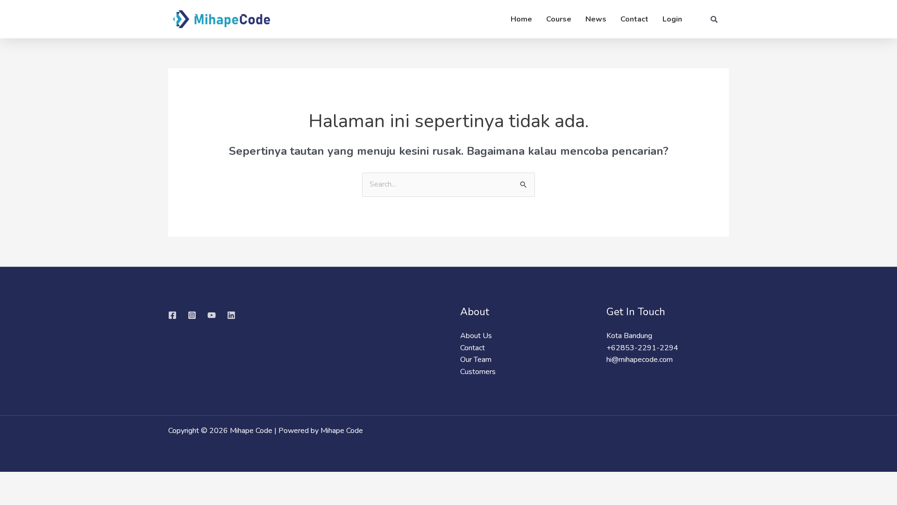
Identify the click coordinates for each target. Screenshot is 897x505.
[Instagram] (192, 315)
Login (672, 19)
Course (558, 19)
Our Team (475, 359)
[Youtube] (211, 315)
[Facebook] (172, 315)
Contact (634, 19)
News (595, 19)
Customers (478, 372)
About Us (476, 336)
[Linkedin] (231, 315)
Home (521, 19)
